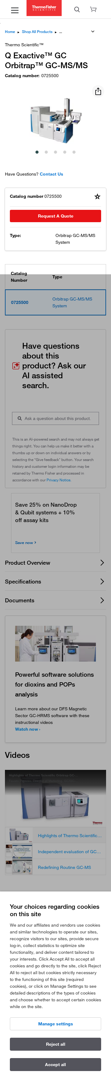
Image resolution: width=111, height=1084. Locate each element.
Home (10, 31)
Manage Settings (55, 1024)
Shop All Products (37, 31)
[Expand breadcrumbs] (93, 31)
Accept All (55, 1064)
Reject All (55, 1044)
